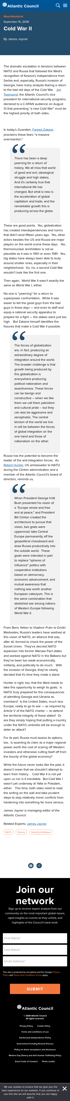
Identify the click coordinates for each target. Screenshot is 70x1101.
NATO (8, 832)
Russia (21, 832)
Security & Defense (40, 832)
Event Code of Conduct (26, 1061)
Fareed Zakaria (42, 129)
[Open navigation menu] (65, 5)
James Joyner (37, 823)
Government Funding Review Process (35, 1043)
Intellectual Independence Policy (35, 1037)
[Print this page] (31, 865)
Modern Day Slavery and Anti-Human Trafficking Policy (35, 1055)
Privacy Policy (26, 1025)
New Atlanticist (13, 16)
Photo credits (48, 1061)
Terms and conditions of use (35, 1031)
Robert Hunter (13, 465)
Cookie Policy (43, 1025)
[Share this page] (39, 865)
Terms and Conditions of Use (28, 975)
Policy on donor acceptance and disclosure (35, 1049)
